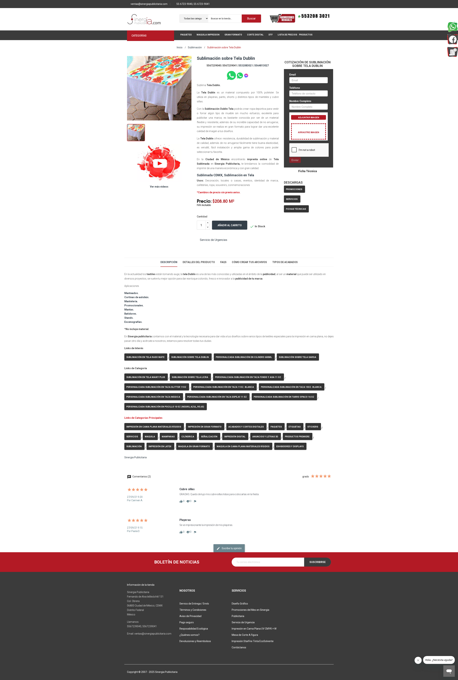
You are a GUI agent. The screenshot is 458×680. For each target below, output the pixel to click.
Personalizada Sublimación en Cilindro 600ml (244, 357)
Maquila (150, 436)
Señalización (209, 436)
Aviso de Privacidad (190, 616)
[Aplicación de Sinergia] (452, 52)
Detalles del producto (199, 262)
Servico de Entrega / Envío (194, 603)
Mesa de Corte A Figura (245, 634)
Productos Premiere (297, 436)
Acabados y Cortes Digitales (246, 427)
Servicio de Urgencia (243, 622)
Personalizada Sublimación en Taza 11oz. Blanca (223, 387)
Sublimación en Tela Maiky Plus (145, 377)
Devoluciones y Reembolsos (195, 641)
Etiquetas (295, 427)
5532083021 (245, 65)
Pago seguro (186, 622)
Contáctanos (239, 647)
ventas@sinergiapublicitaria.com (149, 4)
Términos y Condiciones (192, 609)
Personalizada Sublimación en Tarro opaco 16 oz (284, 397)
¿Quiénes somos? (189, 634)
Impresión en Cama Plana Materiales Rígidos (153, 427)
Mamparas (168, 436)
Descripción (168, 262)
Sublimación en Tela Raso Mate (145, 357)
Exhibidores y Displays (290, 446)
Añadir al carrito (230, 225)
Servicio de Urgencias (213, 240)
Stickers (312, 427)
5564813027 (261, 65)
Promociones (294, 189)
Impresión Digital (234, 436)
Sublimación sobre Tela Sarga (297, 357)
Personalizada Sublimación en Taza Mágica (153, 397)
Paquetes (276, 427)
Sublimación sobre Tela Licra (190, 377)
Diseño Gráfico (240, 603)
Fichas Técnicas (296, 209)
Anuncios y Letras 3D (265, 436)
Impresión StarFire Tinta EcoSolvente (253, 641)
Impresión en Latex (159, 446)
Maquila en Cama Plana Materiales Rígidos (243, 446)
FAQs (223, 262)
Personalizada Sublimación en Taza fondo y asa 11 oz (248, 377)
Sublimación (134, 446)
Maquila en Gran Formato (194, 446)
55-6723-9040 (184, 4)
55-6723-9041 (202, 4)
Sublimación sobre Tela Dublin (190, 357)
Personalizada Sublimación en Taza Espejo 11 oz (217, 397)
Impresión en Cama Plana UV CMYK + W (254, 628)
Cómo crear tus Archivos (249, 262)
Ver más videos (159, 186)
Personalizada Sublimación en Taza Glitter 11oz (156, 387)
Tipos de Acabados (285, 262)
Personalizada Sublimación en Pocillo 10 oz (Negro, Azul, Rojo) (165, 406)
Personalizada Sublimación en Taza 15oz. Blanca (291, 387)
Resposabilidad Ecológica (193, 628)
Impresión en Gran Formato (204, 427)
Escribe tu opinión (231, 548)
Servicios (292, 199)
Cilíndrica (187, 436)
